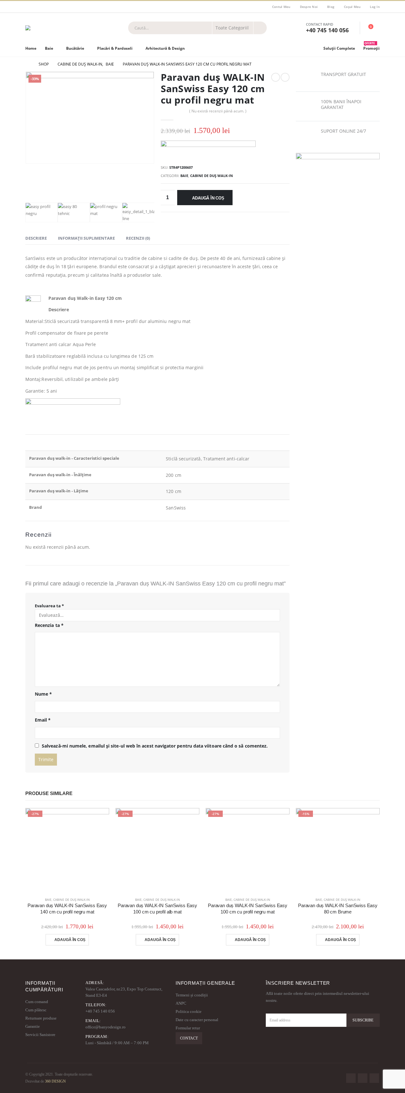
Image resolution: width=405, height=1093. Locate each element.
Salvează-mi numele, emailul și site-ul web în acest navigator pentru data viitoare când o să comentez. (155, 746)
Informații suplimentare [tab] (86, 238)
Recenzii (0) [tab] (138, 238)
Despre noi (309, 6)
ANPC (181, 1003)
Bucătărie (75, 48)
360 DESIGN (55, 1081)
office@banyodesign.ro (105, 1027)
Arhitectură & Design (165, 48)
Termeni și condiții (192, 995)
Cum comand (36, 1001)
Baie (49, 48)
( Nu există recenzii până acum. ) (217, 111)
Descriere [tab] (36, 238)
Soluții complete (339, 48)
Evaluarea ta (49, 606)
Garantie (32, 1026)
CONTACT (189, 1038)
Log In (375, 6)
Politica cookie (189, 1011)
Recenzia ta (49, 625)
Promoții (371, 47)
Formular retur (188, 1028)
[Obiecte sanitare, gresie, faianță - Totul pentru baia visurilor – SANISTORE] (57, 27)
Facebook (351, 1078)
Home (30, 48)
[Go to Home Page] (27, 64)
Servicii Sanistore (40, 1034)
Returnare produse (41, 1018)
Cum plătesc (36, 1010)
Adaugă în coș (208, 198)
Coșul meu (352, 6)
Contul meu (281, 6)
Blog (330, 6)
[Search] (260, 28)
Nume (43, 694)
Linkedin (374, 1078)
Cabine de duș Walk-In (211, 175)
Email (43, 720)
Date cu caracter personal (197, 1019)
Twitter (362, 1078)
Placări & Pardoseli (115, 48)
